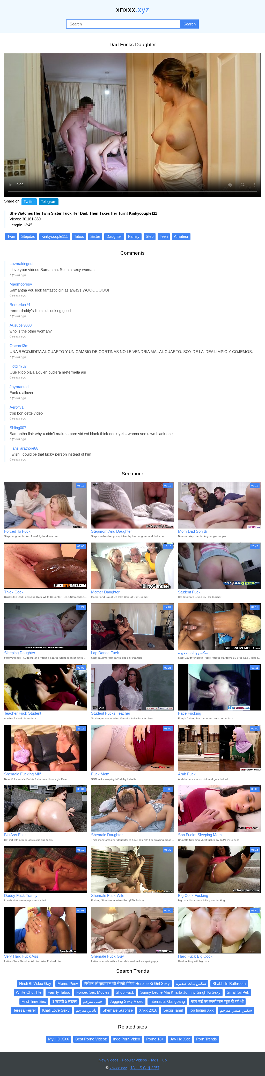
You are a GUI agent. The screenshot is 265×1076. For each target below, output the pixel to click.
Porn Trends (206, 1039)
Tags (154, 1060)
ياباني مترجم (86, 1010)
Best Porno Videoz (91, 1039)
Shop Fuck (125, 992)
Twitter (29, 201)
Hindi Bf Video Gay (35, 983)
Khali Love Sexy (56, 1010)
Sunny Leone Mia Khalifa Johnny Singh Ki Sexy (180, 992)
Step (149, 236)
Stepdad (28, 236)
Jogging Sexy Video (126, 1001)
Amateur (181, 236)
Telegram (48, 201)
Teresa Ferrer (24, 1010)
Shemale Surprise (117, 1010)
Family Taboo (59, 992)
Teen (164, 236)
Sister (95, 236)
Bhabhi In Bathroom (229, 983)
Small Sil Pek (238, 992)
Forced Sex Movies (92, 992)
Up (164, 1060)
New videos (109, 1060)
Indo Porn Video (126, 1039)
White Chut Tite (28, 992)
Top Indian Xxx (201, 1010)
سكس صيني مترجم (236, 1010)
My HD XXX (58, 1039)
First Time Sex (33, 1001)
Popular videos (134, 1060)
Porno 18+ (155, 1039)
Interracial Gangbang (167, 1001)
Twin (11, 236)
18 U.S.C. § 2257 (144, 1068)
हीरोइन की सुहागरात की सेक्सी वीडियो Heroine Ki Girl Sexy (127, 983)
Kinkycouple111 (54, 236)
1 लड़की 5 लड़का (64, 1001)
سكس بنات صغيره (191, 983)
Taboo (79, 236)
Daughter (114, 236)
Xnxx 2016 (148, 1010)
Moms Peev (67, 983)
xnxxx (132, 9)
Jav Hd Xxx (180, 1039)
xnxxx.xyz (118, 1068)
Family (133, 236)
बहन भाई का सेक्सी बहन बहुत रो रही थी (217, 1001)
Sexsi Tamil (173, 1010)
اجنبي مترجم (93, 1001)
